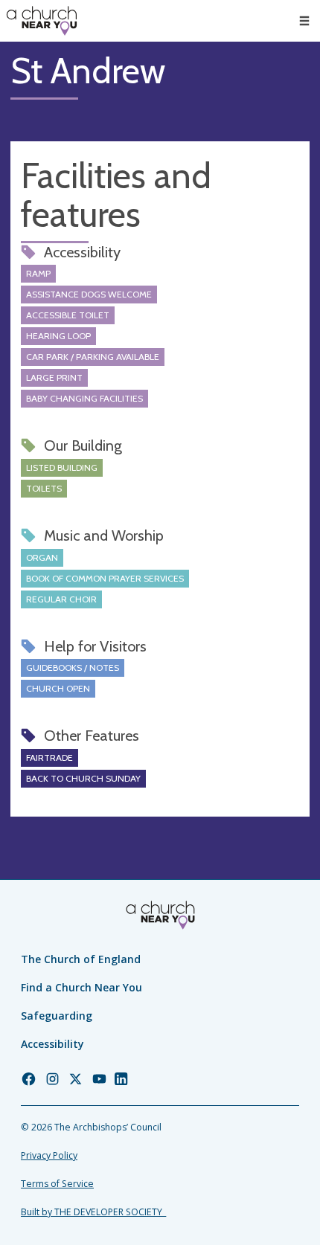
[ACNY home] (41, 20)
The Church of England (81, 959)
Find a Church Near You (81, 987)
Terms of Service (57, 1183)
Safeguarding (56, 1015)
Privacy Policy (49, 1155)
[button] (304, 21)
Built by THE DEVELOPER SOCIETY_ (93, 1212)
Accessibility (52, 1044)
